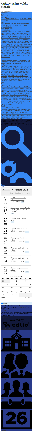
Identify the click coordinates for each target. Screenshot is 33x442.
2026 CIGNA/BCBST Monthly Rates (11, 72)
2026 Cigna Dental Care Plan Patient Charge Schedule (16, 67)
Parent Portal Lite (5, 93)
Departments (4, 60)
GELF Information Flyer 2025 (9, 52)
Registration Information (7, 31)
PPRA (13, 53)
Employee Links (12, 60)
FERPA (9, 53)
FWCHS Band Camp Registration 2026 (18, 103)
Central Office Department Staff (21, 61)
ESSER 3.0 (27, 87)
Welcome (3, 19)
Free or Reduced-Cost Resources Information (16, 50)
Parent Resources (16, 39)
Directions (3, 84)
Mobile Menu (4, 12)
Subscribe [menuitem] (28, 193)
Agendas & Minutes (6, 27)
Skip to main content (6, 11)
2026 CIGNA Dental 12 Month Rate (18, 76)
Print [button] (11, 193)
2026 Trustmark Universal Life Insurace (18, 71)
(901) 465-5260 (22, 307)
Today (3, 298)
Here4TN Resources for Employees (11, 63)
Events (5, 303)
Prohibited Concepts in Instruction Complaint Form (15, 42)
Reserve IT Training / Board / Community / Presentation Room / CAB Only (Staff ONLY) (16, 114)
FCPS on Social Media (10, 41)
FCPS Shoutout (5, 95)
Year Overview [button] (19, 193)
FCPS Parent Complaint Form (18, 35)
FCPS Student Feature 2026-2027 (20, 93)
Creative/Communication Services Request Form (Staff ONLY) (15, 117)
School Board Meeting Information (19, 23)
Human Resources (17, 80)
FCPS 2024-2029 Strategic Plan (15, 19)
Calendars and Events (14, 90)
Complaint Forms (12, 47)
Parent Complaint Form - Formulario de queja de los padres (16, 35)
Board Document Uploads (20, 25)
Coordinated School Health (10, 46)
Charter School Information (17, 95)
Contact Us (10, 84)
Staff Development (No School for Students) (18, 199)
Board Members (5, 23)
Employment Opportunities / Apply (10, 66)
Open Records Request (17, 87)
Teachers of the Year (6, 61)
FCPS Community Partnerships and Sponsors (19, 91)
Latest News (23, 90)
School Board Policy (6, 25)
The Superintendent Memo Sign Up (11, 88)
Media (26, 19)
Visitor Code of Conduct (20, 96)
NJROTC (3, 91)
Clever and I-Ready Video (24, 41)
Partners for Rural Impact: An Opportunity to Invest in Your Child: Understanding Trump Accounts (16, 55)
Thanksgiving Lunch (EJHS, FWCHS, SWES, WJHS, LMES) (20, 210)
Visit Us (3, 106)
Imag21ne (3, 310)
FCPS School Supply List (19, 33)
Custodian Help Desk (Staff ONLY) (19, 112)
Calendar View (27, 298)
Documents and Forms (24, 60)
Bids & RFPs (4, 16)
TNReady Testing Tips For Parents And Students (14, 44)
